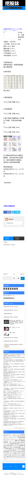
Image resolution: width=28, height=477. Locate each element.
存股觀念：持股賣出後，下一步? (9, 395)
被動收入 (6, 455)
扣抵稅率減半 (7, 437)
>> (24, 427)
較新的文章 (5, 274)
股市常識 (12, 439)
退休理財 (7, 454)
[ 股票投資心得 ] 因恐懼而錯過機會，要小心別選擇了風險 (14, 418)
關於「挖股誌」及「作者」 (15, 327)
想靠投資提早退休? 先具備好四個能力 (10, 394)
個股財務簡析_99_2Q (14, 450)
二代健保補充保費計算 (15, 434)
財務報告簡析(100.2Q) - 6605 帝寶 (11, 341)
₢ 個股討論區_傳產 (6, 434)
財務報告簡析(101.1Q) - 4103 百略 (11, 337)
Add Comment (9, 30)
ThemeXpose (6, 474)
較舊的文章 (22, 274)
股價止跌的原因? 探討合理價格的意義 (10, 379)
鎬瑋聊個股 (20, 456)
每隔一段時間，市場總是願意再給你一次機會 (11, 385)
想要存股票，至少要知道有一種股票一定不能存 (12, 408)
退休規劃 (11, 454)
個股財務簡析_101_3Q (10, 448)
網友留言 (9, 456)
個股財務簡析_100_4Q (11, 445)
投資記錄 (15, 437)
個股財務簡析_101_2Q (20, 447)
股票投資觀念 (6, 440)
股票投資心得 (21, 439)
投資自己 (11, 437)
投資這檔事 (21, 437)
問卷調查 (15, 454)
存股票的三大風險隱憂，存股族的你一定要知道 (12, 398)
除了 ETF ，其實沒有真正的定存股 (9, 403)
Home (5, 466)
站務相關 (14, 453)
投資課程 (7, 439)
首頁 (14, 274)
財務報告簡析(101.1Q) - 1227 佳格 (11, 306)
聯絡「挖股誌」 (13, 332)
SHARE (9, 212)
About (10, 466)
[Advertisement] (14, 19)
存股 (18, 435)
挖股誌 (12, 473)
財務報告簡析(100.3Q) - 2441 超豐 (11, 317)
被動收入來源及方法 (12, 455)
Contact (15, 466)
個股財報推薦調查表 (8, 313)
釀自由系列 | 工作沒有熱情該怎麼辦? (10, 384)
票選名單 (23, 454)
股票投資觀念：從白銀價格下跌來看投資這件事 (12, 405)
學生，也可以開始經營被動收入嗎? (10, 397)
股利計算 (16, 439)
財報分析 (18, 453)
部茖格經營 (19, 455)
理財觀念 (19, 454)
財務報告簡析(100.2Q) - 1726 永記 (11, 310)
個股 (16, 440)
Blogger (22, 474)
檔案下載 (15, 456)
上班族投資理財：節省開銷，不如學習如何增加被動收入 (14, 401)
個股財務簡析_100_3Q (17, 444)
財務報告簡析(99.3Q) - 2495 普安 (16, 344)
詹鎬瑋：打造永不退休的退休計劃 (9, 392)
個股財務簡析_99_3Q (15, 30)
